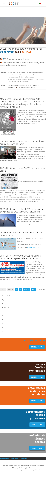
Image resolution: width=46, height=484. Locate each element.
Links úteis (5, 332)
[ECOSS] (14, 3)
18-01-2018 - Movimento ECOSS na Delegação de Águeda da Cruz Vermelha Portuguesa (22, 210)
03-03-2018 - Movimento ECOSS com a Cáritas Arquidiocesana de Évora (22, 142)
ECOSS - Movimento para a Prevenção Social (21, 48)
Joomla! (8, 470)
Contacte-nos (37, 347)
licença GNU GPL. (35, 470)
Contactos (5, 328)
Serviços (4, 304)
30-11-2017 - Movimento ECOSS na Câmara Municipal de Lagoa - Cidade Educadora (21, 257)
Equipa (4, 300)
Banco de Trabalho (33, 340)
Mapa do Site (4, 459)
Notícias (4, 324)
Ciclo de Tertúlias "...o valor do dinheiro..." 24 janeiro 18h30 (21, 234)
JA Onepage (15, 468)
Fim (33, 289)
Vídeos (4, 312)
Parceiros (5, 320)
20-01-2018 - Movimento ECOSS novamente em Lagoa (23, 169)
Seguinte (26, 289)
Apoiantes (5, 316)
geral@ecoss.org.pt (33, 247)
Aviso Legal (14, 459)
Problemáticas (6, 308)
